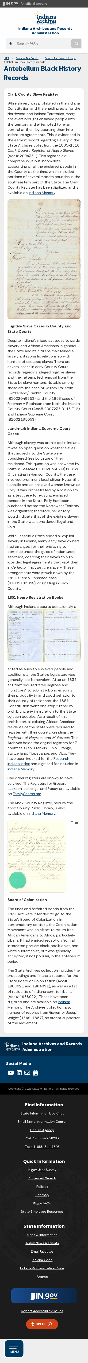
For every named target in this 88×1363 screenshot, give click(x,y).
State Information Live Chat (42, 1113)
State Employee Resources (42, 1211)
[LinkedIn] (19, 1073)
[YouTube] (11, 1073)
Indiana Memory (42, 192)
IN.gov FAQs (42, 1203)
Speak (41, 1324)
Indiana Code (42, 1260)
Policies (42, 1186)
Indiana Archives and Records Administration (45, 30)
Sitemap (42, 1195)
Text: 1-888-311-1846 (42, 1147)
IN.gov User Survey (42, 1170)
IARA (6, 58)
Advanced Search (42, 1178)
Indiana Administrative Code (42, 1268)
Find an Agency (42, 1130)
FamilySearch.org (27, 793)
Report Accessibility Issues (42, 1311)
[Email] (27, 1073)
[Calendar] (35, 1073)
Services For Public (27, 58)
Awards (42, 1276)
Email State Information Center (42, 1121)
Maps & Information (42, 1235)
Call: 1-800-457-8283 (42, 1138)
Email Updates (42, 1251)
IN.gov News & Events (42, 1243)
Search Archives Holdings (60, 58)
